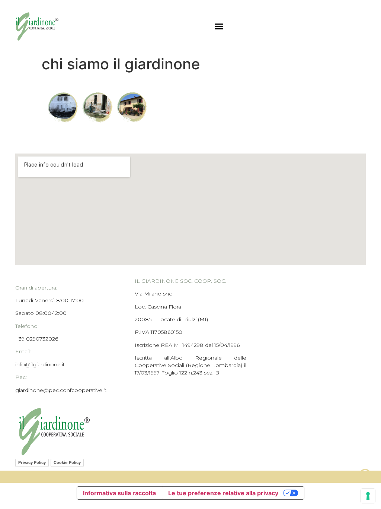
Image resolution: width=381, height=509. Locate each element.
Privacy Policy (32, 462)
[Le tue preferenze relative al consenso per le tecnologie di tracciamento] (368, 496)
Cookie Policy (67, 462)
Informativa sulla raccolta (119, 493)
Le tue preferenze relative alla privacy (223, 493)
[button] (219, 26)
